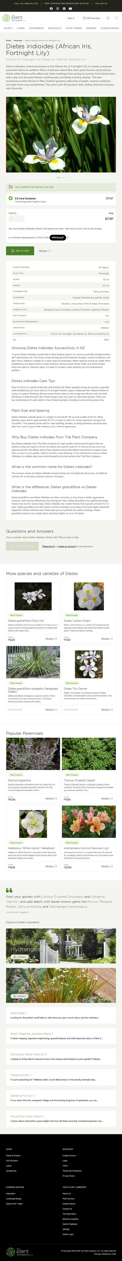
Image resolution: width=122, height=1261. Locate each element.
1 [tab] (58, 177)
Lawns (21, 28)
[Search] (116, 18)
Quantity (13, 212)
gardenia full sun (22, 1096)
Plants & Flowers (13, 1155)
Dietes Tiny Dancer (75, 688)
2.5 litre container (25, 198)
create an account (67, 546)
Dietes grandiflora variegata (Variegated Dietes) (33, 690)
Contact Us (67, 1208)
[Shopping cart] (107, 18)
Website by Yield (109, 1254)
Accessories (36, 28)
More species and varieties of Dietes (42, 574)
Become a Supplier (70, 1218)
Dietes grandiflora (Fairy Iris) (26, 621)
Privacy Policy (69, 1175)
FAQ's (65, 1165)
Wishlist (43, 250)
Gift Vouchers (12, 1160)
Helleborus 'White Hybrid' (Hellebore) (31, 848)
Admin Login (68, 1234)
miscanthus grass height (26, 1116)
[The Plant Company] (19, 1252)
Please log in (48, 546)
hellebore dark (20, 1075)
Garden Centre (69, 1203)
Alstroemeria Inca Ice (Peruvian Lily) (86, 848)
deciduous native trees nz (27, 1054)
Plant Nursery (69, 1198)
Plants (8, 28)
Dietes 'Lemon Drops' (77, 621)
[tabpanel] (61, 134)
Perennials (18, 40)
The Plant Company (14, 18)
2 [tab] (63, 177)
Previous (11, 138)
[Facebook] (51, 8)
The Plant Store (69, 1213)
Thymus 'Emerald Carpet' (79, 780)
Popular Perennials (24, 733)
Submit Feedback (70, 1223)
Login (65, 1160)
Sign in (71, 18)
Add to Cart (22, 250)
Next (111, 138)
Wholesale (54, 28)
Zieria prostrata (29, 906)
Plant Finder (74, 28)
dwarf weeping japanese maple (31, 1034)
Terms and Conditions (72, 1170)
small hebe (17, 1013)
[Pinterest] (64, 8)
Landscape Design (14, 1198)
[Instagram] (58, 8)
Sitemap (66, 1228)
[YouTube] (70, 8)
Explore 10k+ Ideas (14, 1203)
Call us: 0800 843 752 (26, 3)
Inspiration (10, 1193)
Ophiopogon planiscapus (68, 906)
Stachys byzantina (19, 780)
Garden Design (110, 28)
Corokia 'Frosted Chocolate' (62, 896)
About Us (67, 1193)
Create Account (69, 1155)
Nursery (91, 28)
